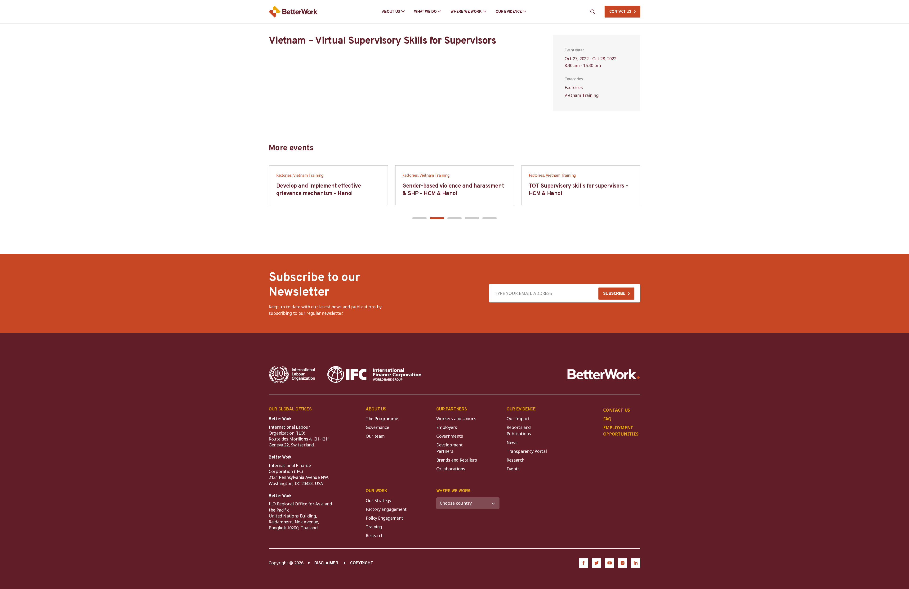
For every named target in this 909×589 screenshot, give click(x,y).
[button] (419, 218)
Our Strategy (378, 500)
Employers (446, 427)
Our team (375, 436)
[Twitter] (596, 563)
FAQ (607, 419)
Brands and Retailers (456, 460)
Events (513, 469)
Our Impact (518, 418)
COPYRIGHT (361, 563)
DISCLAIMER (326, 563)
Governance (377, 427)
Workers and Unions (456, 418)
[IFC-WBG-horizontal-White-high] (374, 374)
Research (515, 460)
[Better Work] (603, 374)
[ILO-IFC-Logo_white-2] (292, 374)
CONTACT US (620, 11)
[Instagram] (622, 563)
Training (374, 527)
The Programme (382, 418)
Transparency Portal (527, 451)
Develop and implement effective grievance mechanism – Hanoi (318, 190)
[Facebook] (583, 563)
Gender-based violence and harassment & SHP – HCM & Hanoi (453, 190)
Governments (449, 436)
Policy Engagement (385, 518)
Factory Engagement (386, 509)
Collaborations (450, 469)
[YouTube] (609, 563)
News (512, 442)
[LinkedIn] (635, 563)
